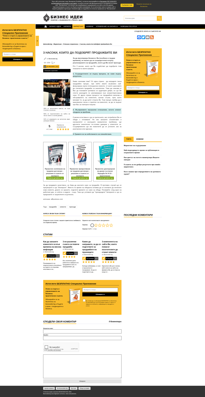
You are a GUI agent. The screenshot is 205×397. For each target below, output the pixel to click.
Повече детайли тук (55, 178)
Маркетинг (79, 26)
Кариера (67, 26)
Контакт (73, 388)
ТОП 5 (128, 139)
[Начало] (45, 26)
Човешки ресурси (128, 26)
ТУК (79, 9)
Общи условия (84, 388)
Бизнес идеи (55, 26)
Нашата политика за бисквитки (143, 5)
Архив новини (49, 388)
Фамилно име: (48, 328)
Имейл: (45, 335)
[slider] (103, 225)
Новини (89, 26)
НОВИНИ (139, 139)
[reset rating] (92, 225)
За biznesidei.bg (62, 388)
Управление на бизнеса (107, 26)
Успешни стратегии (51, 70)
